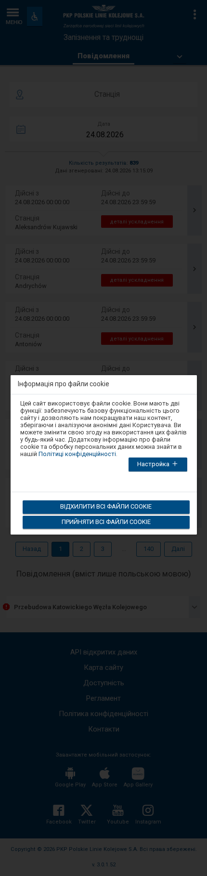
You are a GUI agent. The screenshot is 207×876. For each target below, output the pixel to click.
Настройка (154, 464)
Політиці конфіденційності (77, 454)
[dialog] (104, 449)
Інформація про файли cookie (63, 384)
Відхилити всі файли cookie (106, 506)
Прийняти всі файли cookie (106, 521)
